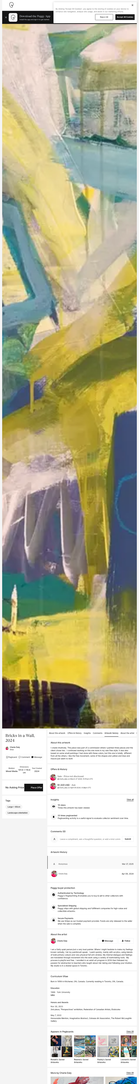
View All (130, 1031)
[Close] (132, 5)
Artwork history (111, 733)
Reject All (104, 17)
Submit (128, 839)
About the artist (127, 733)
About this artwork (57, 733)
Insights (87, 733)
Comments (97, 733)
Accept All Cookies (125, 17)
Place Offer (36, 787)
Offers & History (74, 733)
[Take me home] (11, 5)
